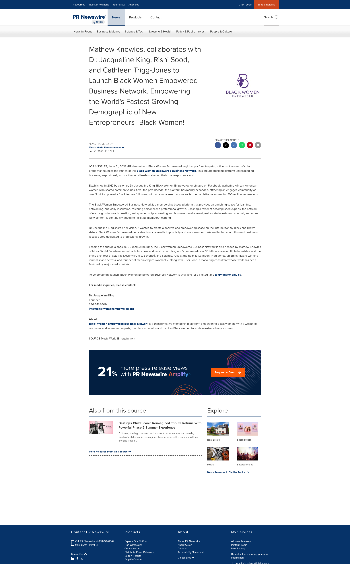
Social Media (244, 440)
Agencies (134, 4)
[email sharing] (258, 145)
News (116, 17)
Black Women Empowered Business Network (166, 171)
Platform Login (239, 545)
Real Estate (213, 440)
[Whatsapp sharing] (242, 145)
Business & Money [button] (108, 31)
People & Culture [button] (221, 31)
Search (268, 17)
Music (210, 464)
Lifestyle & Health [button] (160, 31)
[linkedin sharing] (234, 145)
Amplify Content (133, 559)
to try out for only (228, 275)
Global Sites (185, 557)
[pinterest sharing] (250, 145)
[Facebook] (77, 558)
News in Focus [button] (82, 31)
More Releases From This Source (108, 451)
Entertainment (245, 464)
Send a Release (266, 4)
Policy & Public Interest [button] (190, 31)
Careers (182, 548)
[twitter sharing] (226, 145)
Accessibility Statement (191, 552)
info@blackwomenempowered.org (111, 309)
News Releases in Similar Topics (226, 472)
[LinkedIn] (73, 558)
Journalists (119, 4)
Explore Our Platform (136, 541)
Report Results (133, 556)
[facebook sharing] (218, 145)
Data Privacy (238, 548)
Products (135, 17)
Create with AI (132, 548)
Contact (155, 17)
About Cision (185, 545)
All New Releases (241, 541)
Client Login (245, 4)
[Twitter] (82, 558)
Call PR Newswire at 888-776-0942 (94, 541)
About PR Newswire (189, 541)
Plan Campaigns (133, 545)
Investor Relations (99, 4)
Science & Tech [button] (134, 31)
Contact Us (77, 554)
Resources (79, 4)
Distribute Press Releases (139, 552)
